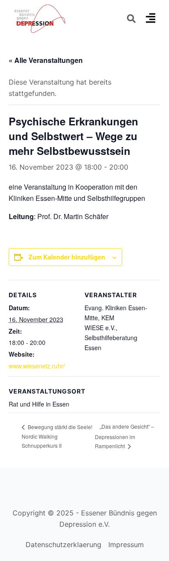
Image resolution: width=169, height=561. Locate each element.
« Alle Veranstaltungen (46, 60)
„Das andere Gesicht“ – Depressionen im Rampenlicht (124, 436)
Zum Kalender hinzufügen (67, 257)
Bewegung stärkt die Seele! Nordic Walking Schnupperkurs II (57, 436)
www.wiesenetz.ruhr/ (37, 365)
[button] (150, 18)
